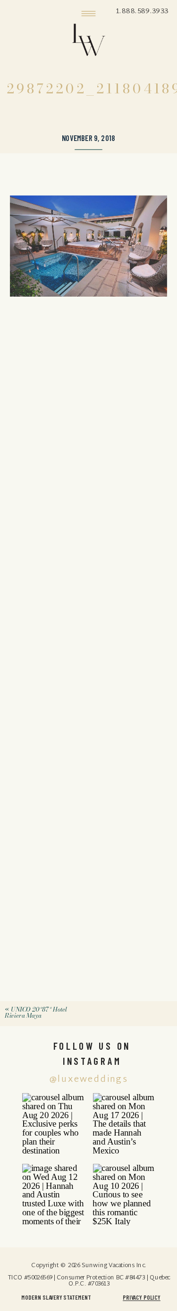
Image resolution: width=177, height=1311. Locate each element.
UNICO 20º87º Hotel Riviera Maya (36, 1012)
